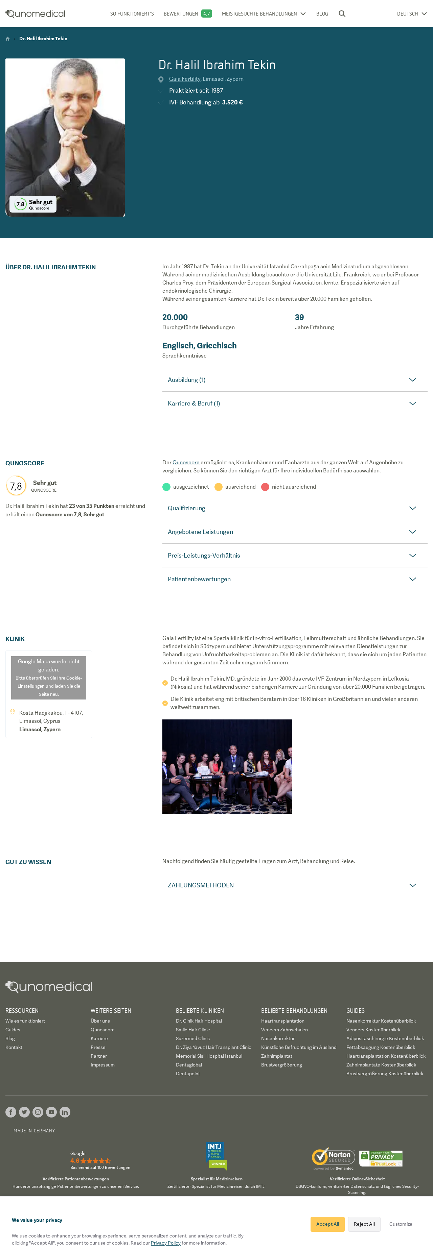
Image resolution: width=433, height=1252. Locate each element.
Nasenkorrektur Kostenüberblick (381, 1021)
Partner (99, 1056)
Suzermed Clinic (193, 1038)
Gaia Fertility (185, 79)
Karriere (99, 1038)
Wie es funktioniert (25, 1021)
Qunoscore (186, 462)
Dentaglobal (189, 1064)
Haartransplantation (282, 1021)
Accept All (327, 1224)
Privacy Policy (166, 1243)
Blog (322, 13)
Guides (12, 1029)
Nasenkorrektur (278, 1038)
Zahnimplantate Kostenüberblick (381, 1064)
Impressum (103, 1064)
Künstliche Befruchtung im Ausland (299, 1047)
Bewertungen (181, 13)
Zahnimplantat (276, 1056)
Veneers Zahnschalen (284, 1029)
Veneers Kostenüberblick (373, 1029)
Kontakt (13, 1047)
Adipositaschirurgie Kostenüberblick (385, 1038)
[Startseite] (7, 38)
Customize (400, 1224)
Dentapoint (188, 1073)
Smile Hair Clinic (193, 1029)
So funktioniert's (132, 13)
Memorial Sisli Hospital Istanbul (209, 1056)
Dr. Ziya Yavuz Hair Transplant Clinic (213, 1047)
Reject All (364, 1224)
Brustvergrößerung (281, 1064)
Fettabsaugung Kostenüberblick (380, 1047)
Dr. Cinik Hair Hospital (199, 1021)
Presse (98, 1047)
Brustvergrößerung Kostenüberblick (384, 1073)
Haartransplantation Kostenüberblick (386, 1056)
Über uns (100, 1021)
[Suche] (342, 13)
